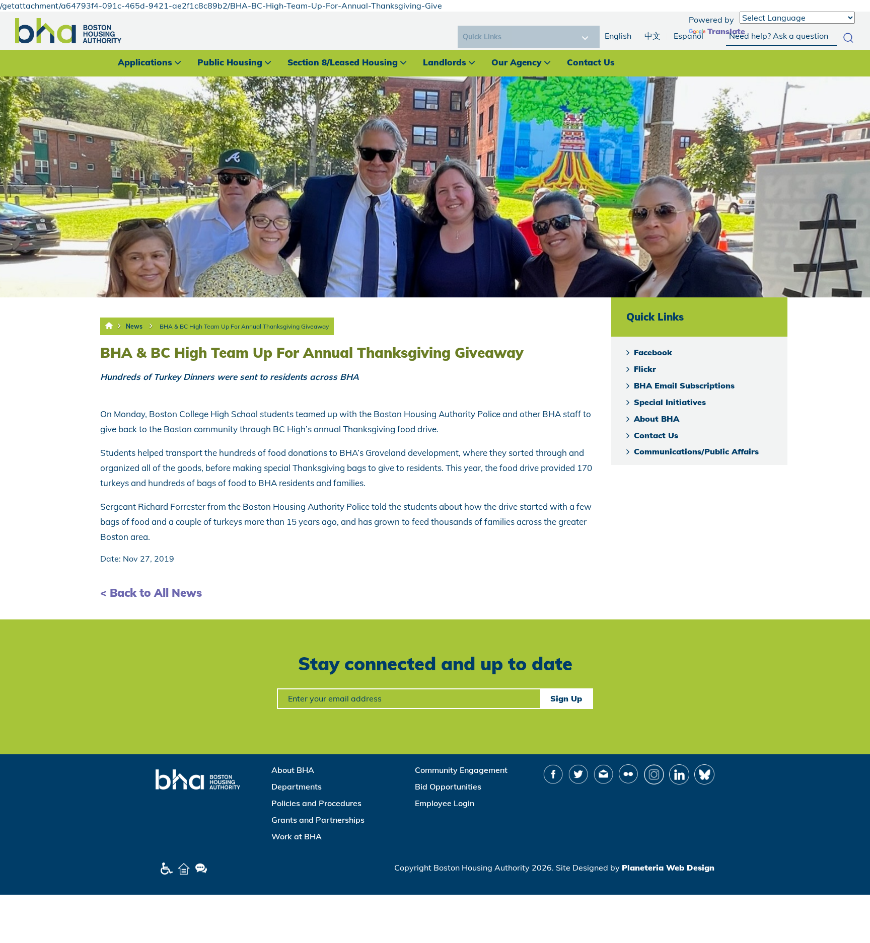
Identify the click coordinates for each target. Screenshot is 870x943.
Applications (145, 62)
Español (688, 36)
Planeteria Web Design (668, 867)
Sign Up (566, 698)
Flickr (645, 369)
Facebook (653, 352)
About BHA (656, 419)
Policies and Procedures (316, 803)
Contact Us (591, 62)
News (134, 326)
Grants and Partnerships (318, 820)
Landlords (444, 62)
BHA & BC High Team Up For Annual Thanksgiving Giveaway (244, 326)
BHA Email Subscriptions (684, 385)
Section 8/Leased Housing (342, 62)
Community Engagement (461, 770)
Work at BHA (296, 836)
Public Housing (229, 62)
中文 (652, 36)
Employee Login (444, 803)
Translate (726, 31)
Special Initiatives (670, 402)
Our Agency (516, 62)
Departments (296, 786)
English (618, 36)
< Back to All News (151, 593)
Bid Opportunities (448, 786)
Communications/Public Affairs (696, 451)
